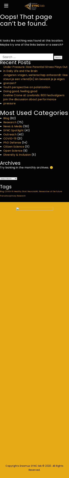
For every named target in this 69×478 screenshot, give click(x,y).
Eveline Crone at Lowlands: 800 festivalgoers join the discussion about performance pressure (34, 99)
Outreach (10, 134)
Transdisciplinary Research (13, 196)
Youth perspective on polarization (26, 87)
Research (9, 122)
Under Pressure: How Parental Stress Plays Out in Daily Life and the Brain (35, 69)
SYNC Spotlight (13, 130)
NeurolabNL (32, 191)
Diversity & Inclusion (17, 155)
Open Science (13, 151)
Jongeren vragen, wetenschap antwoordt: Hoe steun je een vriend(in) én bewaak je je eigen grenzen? (35, 79)
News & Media (12, 126)
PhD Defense (12, 142)
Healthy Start (20, 191)
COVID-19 (9, 138)
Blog (6, 118)
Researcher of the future (50, 191)
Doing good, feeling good (20, 91)
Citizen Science (13, 147)
